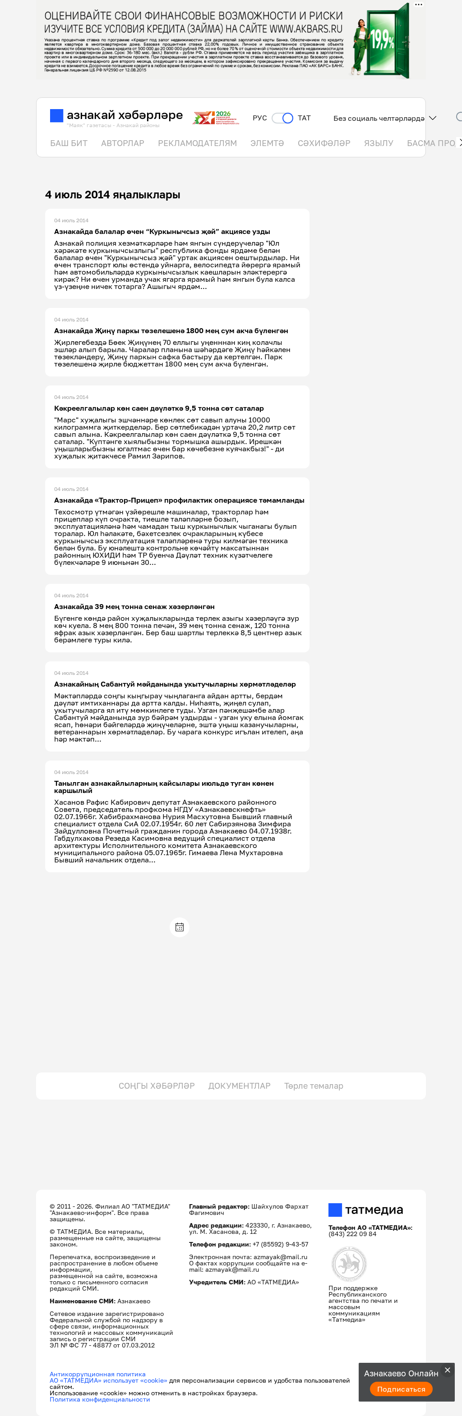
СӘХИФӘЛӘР (324, 143)
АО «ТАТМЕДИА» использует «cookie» (108, 1380)
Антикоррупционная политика (98, 1374)
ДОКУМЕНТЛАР (239, 1086)
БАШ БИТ (69, 143)
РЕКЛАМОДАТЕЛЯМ (197, 143)
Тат (304, 118)
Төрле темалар (313, 1086)
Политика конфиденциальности (100, 1399)
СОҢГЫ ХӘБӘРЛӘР (157, 1086)
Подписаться (401, 1388)
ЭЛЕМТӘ (267, 143)
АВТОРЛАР (122, 143)
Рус (260, 118)
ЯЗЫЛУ (378, 143)
